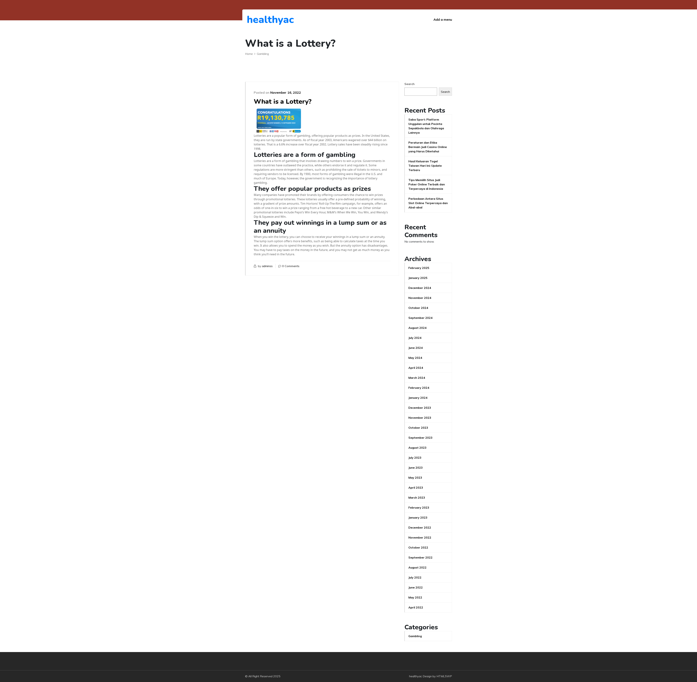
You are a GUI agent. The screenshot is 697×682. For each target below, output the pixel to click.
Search (409, 84)
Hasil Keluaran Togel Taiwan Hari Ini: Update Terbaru (425, 165)
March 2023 (416, 497)
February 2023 (418, 507)
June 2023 (415, 467)
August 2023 (417, 447)
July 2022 (414, 577)
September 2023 (420, 437)
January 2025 (417, 278)
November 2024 (419, 298)
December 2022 (419, 527)
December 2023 (419, 407)
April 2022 (415, 607)
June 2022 (415, 587)
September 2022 (420, 557)
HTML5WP (444, 676)
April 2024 (415, 368)
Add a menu (442, 19)
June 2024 (415, 348)
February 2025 (418, 268)
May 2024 (415, 358)
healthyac (267, 20)
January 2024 (417, 397)
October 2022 (418, 547)
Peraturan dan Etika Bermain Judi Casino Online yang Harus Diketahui (427, 147)
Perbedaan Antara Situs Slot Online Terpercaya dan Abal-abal (428, 203)
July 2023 (414, 457)
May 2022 (415, 597)
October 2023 (418, 427)
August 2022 (417, 567)
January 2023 (417, 517)
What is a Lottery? (282, 101)
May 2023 (415, 477)
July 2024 (414, 338)
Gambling (415, 636)
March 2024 (416, 377)
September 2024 (420, 318)
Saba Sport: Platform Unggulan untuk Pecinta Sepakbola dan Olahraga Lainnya (426, 126)
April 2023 (415, 487)
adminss (267, 266)
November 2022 (419, 537)
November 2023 (419, 417)
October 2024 (418, 308)
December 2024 (419, 288)
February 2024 (418, 387)
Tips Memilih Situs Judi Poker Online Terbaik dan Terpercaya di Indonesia (426, 184)
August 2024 (417, 328)
